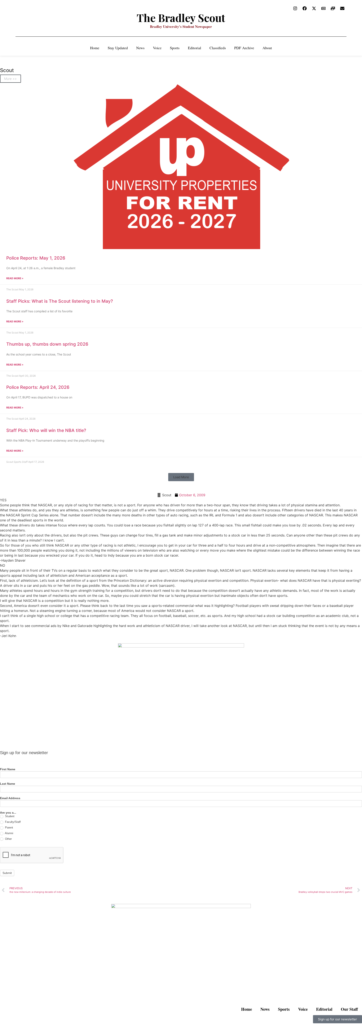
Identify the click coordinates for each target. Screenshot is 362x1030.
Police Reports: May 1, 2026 (35, 258)
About (267, 47)
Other (8, 838)
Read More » (14, 278)
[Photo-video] (333, 8)
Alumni (8, 833)
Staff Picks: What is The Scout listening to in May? (59, 301)
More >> (10, 79)
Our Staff (349, 1009)
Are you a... (8, 812)
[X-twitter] (314, 8)
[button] (181, 477)
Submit (7, 873)
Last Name (7, 783)
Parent (8, 827)
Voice (157, 47)
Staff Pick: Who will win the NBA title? (46, 430)
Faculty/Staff (12, 821)
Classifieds (217, 47)
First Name (7, 769)
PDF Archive (244, 47)
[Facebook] (304, 8)
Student (9, 816)
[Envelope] (342, 8)
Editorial (194, 47)
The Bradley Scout (181, 18)
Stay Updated (118, 47)
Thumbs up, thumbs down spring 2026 (47, 344)
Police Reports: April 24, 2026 (37, 387)
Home (94, 47)
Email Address (10, 798)
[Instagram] (295, 8)
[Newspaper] (323, 8)
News (140, 47)
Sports (175, 47)
